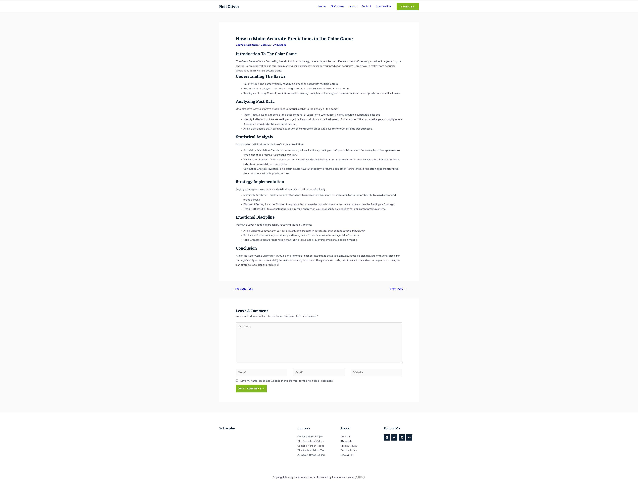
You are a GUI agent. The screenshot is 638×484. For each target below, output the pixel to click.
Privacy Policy (349, 445)
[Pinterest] (402, 437)
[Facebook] (387, 437)
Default (265, 44)
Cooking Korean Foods (310, 445)
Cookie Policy (349, 450)
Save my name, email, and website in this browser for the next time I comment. (286, 380)
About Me (346, 441)
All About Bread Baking (311, 454)
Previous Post (242, 288)
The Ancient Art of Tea (310, 450)
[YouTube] (409, 437)
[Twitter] (394, 437)
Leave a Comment (247, 44)
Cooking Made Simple (310, 436)
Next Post (398, 288)
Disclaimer (347, 454)
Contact (345, 436)
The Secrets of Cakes (310, 441)
